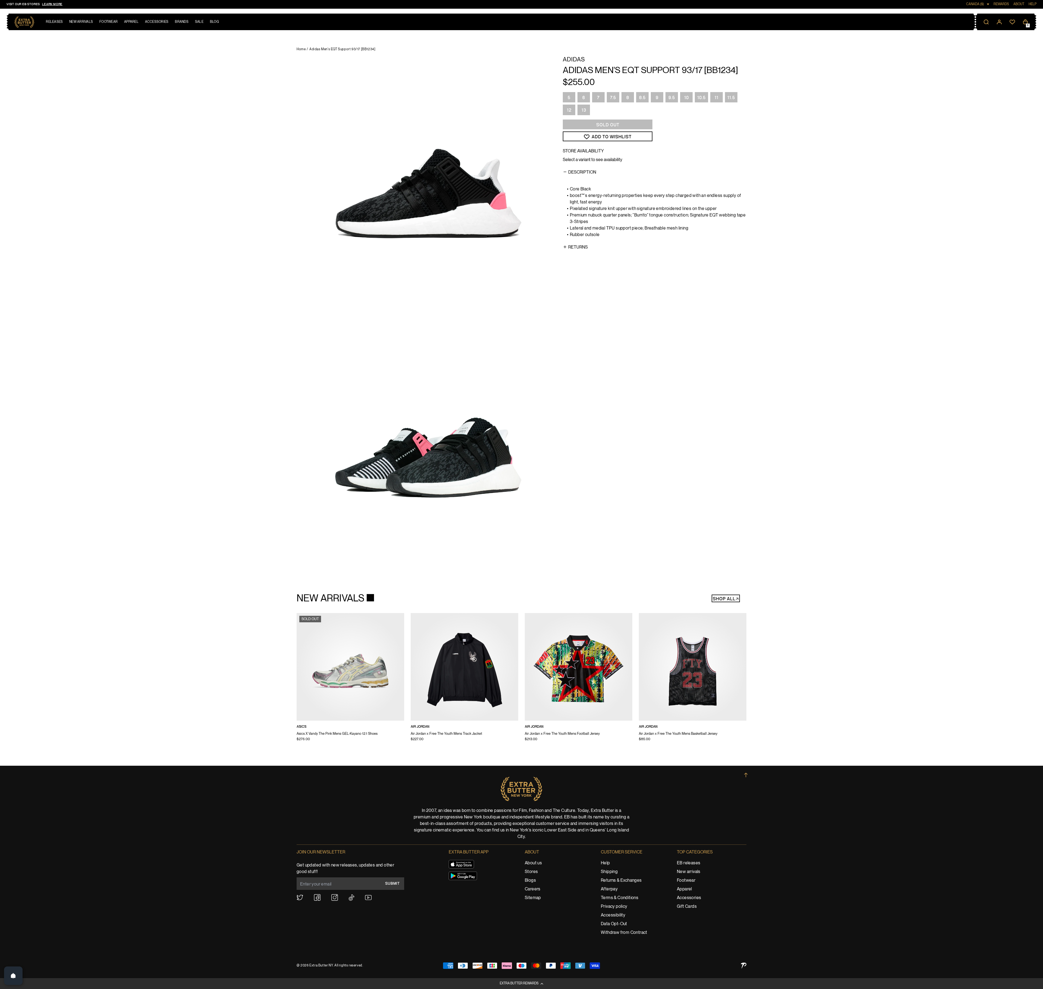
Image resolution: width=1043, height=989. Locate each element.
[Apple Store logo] (461, 864)
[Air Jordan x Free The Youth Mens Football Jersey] (578, 680)
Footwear (686, 880)
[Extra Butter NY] (24, 22)
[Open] (13, 975)
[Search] (986, 22)
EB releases (688, 863)
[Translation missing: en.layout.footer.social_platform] (300, 897)
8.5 (642, 98)
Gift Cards (687, 906)
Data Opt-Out (614, 924)
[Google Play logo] (463, 876)
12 (569, 110)
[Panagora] (743, 965)
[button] (521, 983)
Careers (533, 889)
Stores (531, 871)
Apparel (684, 889)
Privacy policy (614, 906)
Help (605, 863)
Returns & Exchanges (621, 880)
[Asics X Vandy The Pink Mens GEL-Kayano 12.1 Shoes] (350, 680)
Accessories (689, 898)
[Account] (999, 22)
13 (584, 110)
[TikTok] (351, 897)
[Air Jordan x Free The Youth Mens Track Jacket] (464, 680)
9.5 (671, 98)
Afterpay (609, 889)
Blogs (530, 880)
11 (716, 98)
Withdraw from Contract (624, 932)
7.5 (613, 98)
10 (686, 98)
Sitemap (533, 898)
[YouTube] (368, 897)
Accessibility (613, 915)
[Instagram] (334, 897)
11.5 (731, 98)
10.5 (701, 98)
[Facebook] (317, 897)
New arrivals (688, 871)
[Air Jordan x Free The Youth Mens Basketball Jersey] (692, 680)
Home (301, 49)
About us (533, 863)
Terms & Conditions (619, 898)
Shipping (609, 871)
